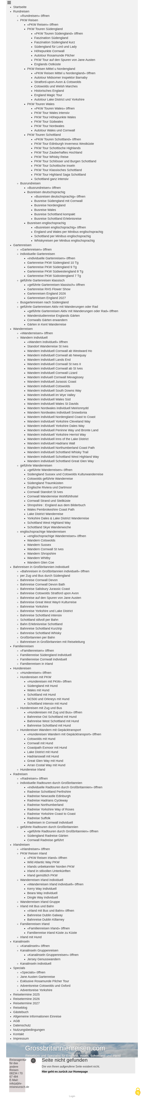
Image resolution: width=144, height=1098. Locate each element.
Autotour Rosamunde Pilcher (54, 55)
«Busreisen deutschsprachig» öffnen (59, 196)
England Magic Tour (48, 95)
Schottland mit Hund (41, 694)
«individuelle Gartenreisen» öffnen (51, 258)
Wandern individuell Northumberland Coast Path (61, 448)
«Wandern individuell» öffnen (47, 342)
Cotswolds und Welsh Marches (56, 86)
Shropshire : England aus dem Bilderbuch (56, 505)
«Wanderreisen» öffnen (36, 333)
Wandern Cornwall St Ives (45, 549)
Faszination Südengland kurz (54, 42)
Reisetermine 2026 (26, 999)
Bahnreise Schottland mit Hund (49, 725)
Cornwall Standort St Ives (45, 492)
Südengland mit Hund (42, 686)
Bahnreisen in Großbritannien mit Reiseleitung (52, 642)
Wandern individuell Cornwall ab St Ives (55, 368)
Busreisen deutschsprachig (46, 192)
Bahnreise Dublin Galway (45, 915)
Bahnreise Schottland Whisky (40, 633)
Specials (19, 968)
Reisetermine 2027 (26, 1003)
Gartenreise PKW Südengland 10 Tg (52, 262)
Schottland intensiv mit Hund (47, 703)
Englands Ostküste (47, 64)
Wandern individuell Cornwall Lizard (52, 373)
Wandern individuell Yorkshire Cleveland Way (58, 421)
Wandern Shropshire (41, 553)
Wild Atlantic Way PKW (43, 862)
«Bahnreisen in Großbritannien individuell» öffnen (54, 571)
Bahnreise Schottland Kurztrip (41, 628)
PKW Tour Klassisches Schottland (58, 170)
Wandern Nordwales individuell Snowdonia (57, 412)
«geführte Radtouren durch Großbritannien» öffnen (62, 831)
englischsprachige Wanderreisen (43, 531)
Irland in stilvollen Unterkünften (48, 871)
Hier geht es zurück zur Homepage (65, 1071)
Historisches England (49, 90)
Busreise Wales (45, 210)
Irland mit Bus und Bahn (37, 906)
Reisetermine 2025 (26, 994)
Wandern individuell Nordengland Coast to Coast (61, 417)
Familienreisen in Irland (36, 664)
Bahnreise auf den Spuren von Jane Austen (50, 598)
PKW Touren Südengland (45, 29)
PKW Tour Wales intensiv (52, 113)
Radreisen (20, 774)
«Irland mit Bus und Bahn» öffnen (50, 910)
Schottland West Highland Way (49, 522)
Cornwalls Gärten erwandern (47, 320)
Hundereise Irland (32, 769)
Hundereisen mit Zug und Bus (41, 708)
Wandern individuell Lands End (49, 359)
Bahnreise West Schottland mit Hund (53, 721)
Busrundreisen (30, 183)
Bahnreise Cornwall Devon (39, 580)
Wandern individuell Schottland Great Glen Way (60, 461)
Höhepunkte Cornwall (49, 51)
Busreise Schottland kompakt (54, 214)
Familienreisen (23, 646)
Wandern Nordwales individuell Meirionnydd (58, 408)
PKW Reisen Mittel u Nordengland (51, 69)
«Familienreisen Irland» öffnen (48, 928)
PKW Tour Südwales (48, 121)
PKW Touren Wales (40, 104)
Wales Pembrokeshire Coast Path (50, 509)
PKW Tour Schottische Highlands (57, 148)
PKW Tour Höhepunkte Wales (55, 117)
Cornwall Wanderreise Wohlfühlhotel (52, 496)
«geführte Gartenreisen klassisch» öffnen (56, 285)
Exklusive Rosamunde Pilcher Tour (44, 981)
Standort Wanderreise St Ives (47, 346)
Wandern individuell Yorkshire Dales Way (55, 426)
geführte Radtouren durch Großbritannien (49, 827)
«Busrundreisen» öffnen (44, 187)
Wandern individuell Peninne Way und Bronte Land (62, 430)
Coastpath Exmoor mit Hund (47, 747)
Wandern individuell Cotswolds (48, 386)
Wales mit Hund (38, 690)
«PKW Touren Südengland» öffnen (58, 33)
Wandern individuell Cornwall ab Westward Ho (59, 351)
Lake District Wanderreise (45, 514)
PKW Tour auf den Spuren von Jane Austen (64, 60)
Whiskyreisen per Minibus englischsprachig (64, 240)
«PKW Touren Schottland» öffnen (57, 139)
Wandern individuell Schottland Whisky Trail (57, 452)
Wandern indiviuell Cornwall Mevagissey (55, 377)
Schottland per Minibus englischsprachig (62, 236)
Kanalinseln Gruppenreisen (39, 950)
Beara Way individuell (42, 893)
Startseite (20, 7)
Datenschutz (22, 1025)
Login (72, 1096)
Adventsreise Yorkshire (36, 990)
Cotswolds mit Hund (41, 739)
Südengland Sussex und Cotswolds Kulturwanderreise (65, 474)
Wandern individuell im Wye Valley (51, 395)
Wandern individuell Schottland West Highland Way (63, 456)
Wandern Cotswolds (41, 540)
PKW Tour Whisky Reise (51, 157)
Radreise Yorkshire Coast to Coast (51, 814)
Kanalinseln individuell (35, 963)
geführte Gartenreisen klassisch (42, 280)
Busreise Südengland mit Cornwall (58, 201)
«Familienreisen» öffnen (37, 650)
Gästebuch (20, 1012)
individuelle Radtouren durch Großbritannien (51, 783)
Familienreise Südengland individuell (45, 655)
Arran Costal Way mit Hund (46, 765)
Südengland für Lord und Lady (55, 46)
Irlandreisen (21, 844)
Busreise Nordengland (50, 205)
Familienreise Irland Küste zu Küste (52, 932)
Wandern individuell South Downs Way (54, 390)
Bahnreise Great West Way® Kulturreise (48, 602)
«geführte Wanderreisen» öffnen (49, 470)
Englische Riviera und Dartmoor (49, 487)
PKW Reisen (29, 20)
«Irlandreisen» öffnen (35, 849)
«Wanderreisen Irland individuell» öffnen (55, 884)
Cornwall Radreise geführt (45, 840)
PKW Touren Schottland (44, 135)
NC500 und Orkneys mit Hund (48, 699)
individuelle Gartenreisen (37, 254)
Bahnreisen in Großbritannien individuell (41, 567)
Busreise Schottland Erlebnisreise (57, 218)
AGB (16, 1021)
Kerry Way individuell (42, 888)
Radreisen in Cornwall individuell (50, 822)
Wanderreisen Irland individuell (41, 880)
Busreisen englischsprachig (46, 223)
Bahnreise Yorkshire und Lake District (46, 611)
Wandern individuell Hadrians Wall (51, 443)
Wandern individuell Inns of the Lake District (58, 439)
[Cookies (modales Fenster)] (138, 1092)
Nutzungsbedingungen (29, 1030)
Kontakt (18, 1034)
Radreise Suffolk (38, 818)
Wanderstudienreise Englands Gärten (53, 315)
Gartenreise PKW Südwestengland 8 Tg (55, 271)
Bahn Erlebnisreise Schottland (41, 624)
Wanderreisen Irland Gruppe (40, 902)
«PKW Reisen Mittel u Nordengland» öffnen (64, 73)
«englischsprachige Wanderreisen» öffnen (56, 536)
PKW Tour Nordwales (49, 126)
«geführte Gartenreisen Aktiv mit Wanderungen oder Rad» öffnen (72, 311)
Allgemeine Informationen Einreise (37, 1016)
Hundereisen (22, 668)
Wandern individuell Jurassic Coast (51, 381)
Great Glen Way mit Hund (45, 761)
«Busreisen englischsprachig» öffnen (60, 227)
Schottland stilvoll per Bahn (39, 619)
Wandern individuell (34, 337)
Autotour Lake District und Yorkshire (59, 99)
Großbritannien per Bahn (37, 637)
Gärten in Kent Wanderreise (46, 324)
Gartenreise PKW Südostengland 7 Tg (54, 276)
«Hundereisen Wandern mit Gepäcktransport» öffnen (64, 734)
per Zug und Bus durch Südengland (45, 575)
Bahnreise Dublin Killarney (45, 919)
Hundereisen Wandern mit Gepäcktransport (50, 730)
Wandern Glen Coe (40, 562)
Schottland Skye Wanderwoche (49, 527)
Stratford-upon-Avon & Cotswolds (57, 82)
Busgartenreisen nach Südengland (44, 302)
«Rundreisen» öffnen (35, 16)
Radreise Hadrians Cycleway (47, 800)
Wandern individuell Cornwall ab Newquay (56, 355)
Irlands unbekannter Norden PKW (50, 866)
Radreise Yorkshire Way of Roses (50, 809)
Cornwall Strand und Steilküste (48, 501)
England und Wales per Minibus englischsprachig (68, 232)
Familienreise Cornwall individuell (43, 659)
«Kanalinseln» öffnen (35, 946)
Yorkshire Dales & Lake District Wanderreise (58, 518)
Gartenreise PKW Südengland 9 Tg (52, 267)
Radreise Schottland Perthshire (49, 791)
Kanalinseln (21, 941)
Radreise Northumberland (45, 805)
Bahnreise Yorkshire (34, 606)
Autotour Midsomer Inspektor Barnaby (60, 77)
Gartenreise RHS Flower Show (48, 289)
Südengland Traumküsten (45, 483)
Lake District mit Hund (42, 752)
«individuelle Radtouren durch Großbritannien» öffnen (64, 787)
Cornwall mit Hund (40, 743)
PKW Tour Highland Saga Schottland (60, 174)
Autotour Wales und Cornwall (54, 130)
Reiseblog (20, 1007)
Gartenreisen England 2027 (46, 298)
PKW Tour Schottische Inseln (54, 165)
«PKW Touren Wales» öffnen (54, 108)
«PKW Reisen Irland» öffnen (47, 858)
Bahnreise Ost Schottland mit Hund (52, 716)
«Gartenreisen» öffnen (36, 249)
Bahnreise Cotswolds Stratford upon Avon (49, 593)
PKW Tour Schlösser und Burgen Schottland (65, 161)
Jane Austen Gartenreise (37, 977)
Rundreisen (21, 11)
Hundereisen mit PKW (35, 677)
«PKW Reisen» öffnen (42, 24)
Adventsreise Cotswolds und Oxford (45, 985)
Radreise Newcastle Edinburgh (49, 796)
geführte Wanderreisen (36, 465)
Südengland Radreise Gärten (47, 835)
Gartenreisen (22, 245)
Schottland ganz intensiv (51, 179)
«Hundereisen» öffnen (35, 672)
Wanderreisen (23, 329)
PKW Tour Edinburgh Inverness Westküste (64, 143)
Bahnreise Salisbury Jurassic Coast (45, 589)
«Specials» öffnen (32, 972)
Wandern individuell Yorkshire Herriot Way (56, 434)
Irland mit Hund (31, 937)
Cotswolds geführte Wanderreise (50, 478)
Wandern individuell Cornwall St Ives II (54, 364)
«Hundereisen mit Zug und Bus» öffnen (54, 712)
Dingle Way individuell (42, 897)
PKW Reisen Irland (33, 853)
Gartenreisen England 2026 (46, 293)
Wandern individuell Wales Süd (49, 399)
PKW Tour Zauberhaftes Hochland (58, 152)
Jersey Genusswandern (43, 959)
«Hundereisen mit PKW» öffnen (49, 681)
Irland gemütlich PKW (42, 875)
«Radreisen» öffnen (34, 778)
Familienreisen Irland (35, 924)
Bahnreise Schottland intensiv (41, 615)
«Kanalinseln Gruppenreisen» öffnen (52, 955)
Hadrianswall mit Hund (43, 756)
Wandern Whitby (38, 558)
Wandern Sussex (39, 545)
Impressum (21, 1038)
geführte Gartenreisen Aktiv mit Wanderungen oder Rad (59, 306)
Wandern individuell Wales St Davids (52, 403)
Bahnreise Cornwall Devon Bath (42, 584)
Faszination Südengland (51, 38)
